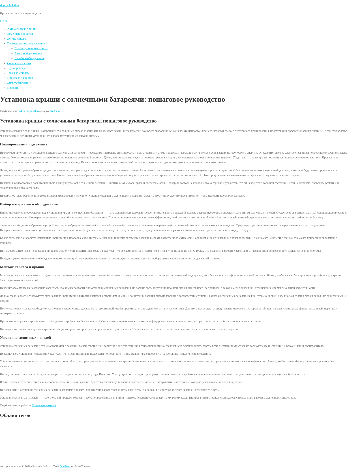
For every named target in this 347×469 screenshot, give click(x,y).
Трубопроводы (16, 68)
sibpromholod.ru (9, 5)
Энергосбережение (19, 82)
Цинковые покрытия (20, 77)
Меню (4, 20)
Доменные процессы (20, 33)
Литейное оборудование (29, 58)
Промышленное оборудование (26, 43)
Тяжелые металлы (18, 72)
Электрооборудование (28, 53)
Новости (12, 87)
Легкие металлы (17, 38)
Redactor (55, 111)
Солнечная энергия (19, 63)
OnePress (65, 466)
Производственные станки (31, 48)
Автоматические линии (22, 28)
